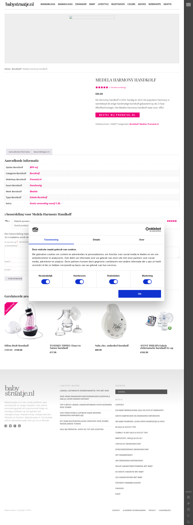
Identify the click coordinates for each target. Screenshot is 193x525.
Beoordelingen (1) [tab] (42, 151)
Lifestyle (103, 4)
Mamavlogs (65, 4)
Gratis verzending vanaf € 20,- (45, 203)
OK (139, 294)
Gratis (167, 4)
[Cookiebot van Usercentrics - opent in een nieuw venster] (148, 229)
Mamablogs (48, 4)
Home (7, 69)
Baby (92, 4)
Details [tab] (96, 239)
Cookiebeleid (165, 510)
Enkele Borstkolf (38, 197)
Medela (143, 124)
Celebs (131, 4)
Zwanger (81, 4)
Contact (116, 510)
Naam (8, 262)
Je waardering (11, 242)
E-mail (8, 270)
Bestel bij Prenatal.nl (117, 114)
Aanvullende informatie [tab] (19, 151)
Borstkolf (16, 69)
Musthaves (118, 4)
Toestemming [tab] (51, 239)
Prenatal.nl (153, 124)
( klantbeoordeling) (117, 87)
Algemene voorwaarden (134, 510)
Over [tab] (141, 239)
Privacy (152, 510)
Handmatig (36, 185)
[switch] (79, 281)
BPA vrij (34, 167)
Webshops (155, 4)
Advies (142, 4)
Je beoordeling (11, 246)
